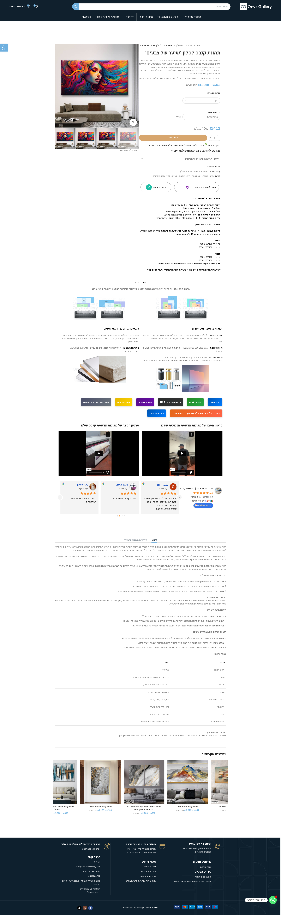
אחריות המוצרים (148, 871)
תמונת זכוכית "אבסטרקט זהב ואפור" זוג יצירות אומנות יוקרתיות (75, 808)
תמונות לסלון (181, 45)
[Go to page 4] (119, 515)
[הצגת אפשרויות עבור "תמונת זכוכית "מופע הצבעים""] (144, 771)
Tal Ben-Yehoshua (158, 485)
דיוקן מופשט (184, 176)
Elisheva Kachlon (118, 485)
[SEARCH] (75, 6)
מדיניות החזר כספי (147, 876)
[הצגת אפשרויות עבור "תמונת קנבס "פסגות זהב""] (100, 771)
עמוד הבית (195, 45)
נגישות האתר (150, 867)
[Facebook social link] (90, 908)
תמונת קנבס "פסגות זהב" (118, 806)
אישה (205, 176)
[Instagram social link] (85, 908)
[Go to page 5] (117, 515)
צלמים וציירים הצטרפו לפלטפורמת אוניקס (192, 881)
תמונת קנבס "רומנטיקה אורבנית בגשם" (206, 806)
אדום (211, 176)
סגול (168, 176)
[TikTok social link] (79, 908)
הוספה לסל (173, 137)
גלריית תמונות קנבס (202, 171)
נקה (177, 117)
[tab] (154, 540)
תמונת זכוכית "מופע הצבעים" (162, 806)
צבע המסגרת (214, 93)
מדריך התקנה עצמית (150, 231)
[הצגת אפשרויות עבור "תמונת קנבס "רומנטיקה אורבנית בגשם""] (187, 771)
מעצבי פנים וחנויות (202, 877)
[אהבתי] (187, 187)
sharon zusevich (78, 485)
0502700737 (94, 876)
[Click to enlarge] (133, 122)
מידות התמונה (214, 112)
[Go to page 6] (114, 515)
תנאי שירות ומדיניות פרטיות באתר (141, 881)
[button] (4, 48)
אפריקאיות (196, 176)
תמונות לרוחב (159, 176)
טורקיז (175, 176)
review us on (204, 505)
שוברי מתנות (205, 867)
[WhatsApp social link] (149, 187)
